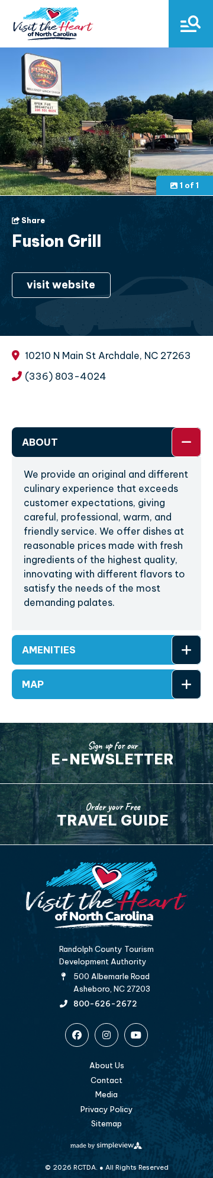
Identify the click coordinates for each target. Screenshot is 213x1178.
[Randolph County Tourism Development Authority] (53, 23)
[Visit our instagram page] (106, 1035)
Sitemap (106, 1123)
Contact (106, 1080)
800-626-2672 (105, 1004)
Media (106, 1094)
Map (33, 684)
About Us (106, 1065)
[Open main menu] (190, 23)
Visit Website (61, 284)
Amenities (49, 650)
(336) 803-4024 (65, 376)
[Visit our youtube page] (136, 1035)
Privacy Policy (106, 1109)
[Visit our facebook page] (77, 1035)
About (40, 442)
